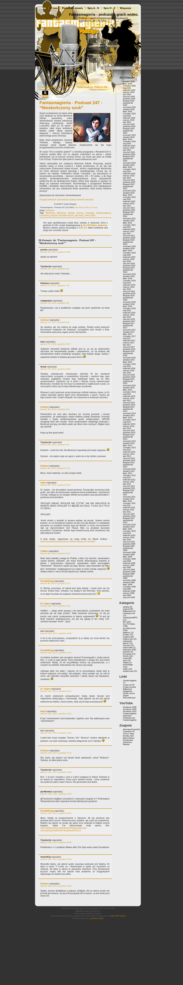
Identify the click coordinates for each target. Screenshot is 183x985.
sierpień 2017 (129, 332)
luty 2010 (127, 540)
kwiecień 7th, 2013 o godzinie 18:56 (55, 369)
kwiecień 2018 (129, 313)
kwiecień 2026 (129, 90)
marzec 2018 (128, 315)
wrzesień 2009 (129, 552)
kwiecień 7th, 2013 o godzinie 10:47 (55, 344)
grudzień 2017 (129, 321)
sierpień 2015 (129, 388)
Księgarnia (127, 691)
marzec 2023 (128, 176)
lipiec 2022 (127, 195)
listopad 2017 (128, 323)
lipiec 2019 (127, 278)
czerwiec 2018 (129, 308)
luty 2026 (127, 94)
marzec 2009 (128, 565)
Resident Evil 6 (66, 215)
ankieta (126, 607)
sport (125, 660)
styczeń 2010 (129, 542)
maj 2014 (127, 422)
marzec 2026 (128, 92)
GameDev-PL (129, 731)
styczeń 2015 (129, 403)
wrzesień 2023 (129, 163)
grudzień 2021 (129, 210)
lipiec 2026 (127, 84)
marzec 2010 (128, 537)
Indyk (43, 482)
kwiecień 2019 (129, 285)
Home (42, 8)
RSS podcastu (129, 698)
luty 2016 (127, 373)
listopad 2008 (128, 574)
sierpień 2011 (128, 499)
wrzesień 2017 (129, 330)
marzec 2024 (128, 148)
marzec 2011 (128, 510)
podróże (126, 652)
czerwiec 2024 (129, 141)
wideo (125, 669)
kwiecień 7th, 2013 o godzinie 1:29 (54, 285)
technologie (128, 665)
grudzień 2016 (129, 349)
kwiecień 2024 (129, 146)
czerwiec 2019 (129, 281)
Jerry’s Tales (128, 734)
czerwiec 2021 (129, 225)
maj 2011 (127, 505)
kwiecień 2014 (129, 424)
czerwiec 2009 (129, 559)
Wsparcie (125, 8)
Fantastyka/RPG (130, 617)
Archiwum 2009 (129, 709)
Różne (126, 656)
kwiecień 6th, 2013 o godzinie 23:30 (55, 252)
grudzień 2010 (129, 516)
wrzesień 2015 (129, 385)
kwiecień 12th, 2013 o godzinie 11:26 (55, 714)
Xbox (92, 215)
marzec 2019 (128, 287)
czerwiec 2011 (129, 503)
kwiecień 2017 (129, 340)
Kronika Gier (128, 736)
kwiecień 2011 (129, 507)
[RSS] (136, 69)
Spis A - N (93, 8)
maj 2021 (127, 227)
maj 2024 (127, 144)
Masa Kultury (128, 738)
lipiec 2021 (127, 223)
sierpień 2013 (129, 443)
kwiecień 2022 (129, 201)
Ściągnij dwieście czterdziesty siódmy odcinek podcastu (66, 199)
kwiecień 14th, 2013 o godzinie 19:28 (55, 772)
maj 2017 (127, 338)
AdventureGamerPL (131, 729)
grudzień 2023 (129, 154)
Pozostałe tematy (72, 8)
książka (126, 637)
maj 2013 (127, 450)
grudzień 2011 (129, 488)
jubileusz (126, 632)
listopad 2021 (128, 212)
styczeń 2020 (129, 263)
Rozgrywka (128, 740)
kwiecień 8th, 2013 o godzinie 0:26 (54, 409)
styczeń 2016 (129, 375)
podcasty (102, 225)
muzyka (126, 645)
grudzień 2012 (129, 460)
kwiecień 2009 (129, 563)
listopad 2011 (128, 490)
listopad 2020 (128, 240)
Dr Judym (45, 603)
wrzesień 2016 (129, 358)
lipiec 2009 (127, 557)
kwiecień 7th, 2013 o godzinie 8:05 (54, 303)
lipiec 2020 (127, 251)
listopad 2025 (128, 101)
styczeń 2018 (129, 319)
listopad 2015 (128, 379)
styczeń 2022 (129, 208)
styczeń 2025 (129, 124)
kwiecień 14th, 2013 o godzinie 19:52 (55, 794)
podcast (54, 215)
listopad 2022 (128, 184)
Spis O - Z (109, 8)
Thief (87, 215)
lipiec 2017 (127, 334)
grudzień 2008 (129, 572)
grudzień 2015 (129, 377)
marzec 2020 (128, 259)
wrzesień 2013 (129, 441)
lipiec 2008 (127, 584)
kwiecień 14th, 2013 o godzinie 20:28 (55, 842)
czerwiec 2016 (129, 364)
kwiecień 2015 (129, 396)
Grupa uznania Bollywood (129, 688)
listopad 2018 (128, 296)
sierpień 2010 (129, 527)
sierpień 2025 (129, 109)
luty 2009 (127, 567)
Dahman (50, 210)
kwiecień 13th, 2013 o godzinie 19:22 (55, 733)
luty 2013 (127, 456)
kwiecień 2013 (129, 452)
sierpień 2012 (129, 471)
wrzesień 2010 (129, 525)
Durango (90, 213)
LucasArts (44, 215)
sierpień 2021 (129, 221)
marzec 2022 (128, 203)
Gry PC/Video (90, 225)
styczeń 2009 (129, 569)
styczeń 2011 (129, 514)
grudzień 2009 (129, 544)
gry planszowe (129, 628)
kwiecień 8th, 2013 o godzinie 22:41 (55, 553)
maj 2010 (127, 533)
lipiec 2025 (127, 111)
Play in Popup (91, 207)
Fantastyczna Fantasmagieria (129, 719)
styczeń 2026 (129, 96)
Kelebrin (44, 407)
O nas (54, 8)
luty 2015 (127, 400)
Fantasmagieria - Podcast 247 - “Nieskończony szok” (70, 105)
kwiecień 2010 (129, 535)
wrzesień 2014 (129, 413)
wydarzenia (128, 671)
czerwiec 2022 (129, 197)
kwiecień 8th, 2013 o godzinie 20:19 (55, 485)
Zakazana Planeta (127, 743)
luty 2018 (127, 317)
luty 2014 (127, 428)
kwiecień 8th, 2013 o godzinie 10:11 (55, 468)
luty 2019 (127, 289)
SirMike (44, 551)
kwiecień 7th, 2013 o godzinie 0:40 (54, 269)
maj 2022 (127, 199)
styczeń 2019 (129, 291)
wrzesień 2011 (129, 497)
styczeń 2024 (129, 152)
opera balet (128, 647)
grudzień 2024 (129, 126)
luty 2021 (127, 233)
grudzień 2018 (129, 293)
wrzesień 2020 (129, 246)
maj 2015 (127, 394)
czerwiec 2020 (129, 253)
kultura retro (128, 639)
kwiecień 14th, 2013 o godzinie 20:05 (55, 813)
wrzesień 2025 (129, 107)
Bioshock (50, 213)
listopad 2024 (128, 129)
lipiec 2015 (127, 390)
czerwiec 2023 (129, 169)
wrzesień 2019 (129, 274)
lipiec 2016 (127, 362)
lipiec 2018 (127, 306)
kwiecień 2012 (129, 480)
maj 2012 (127, 477)
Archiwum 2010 (129, 711)
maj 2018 (127, 310)
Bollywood (127, 611)
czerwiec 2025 (129, 114)
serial (125, 658)
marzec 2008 (128, 593)
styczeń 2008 (129, 597)
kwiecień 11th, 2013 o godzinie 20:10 (55, 691)
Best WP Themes (118, 916)
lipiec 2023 (127, 167)
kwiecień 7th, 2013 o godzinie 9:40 (54, 322)
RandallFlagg (47, 581)
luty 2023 (127, 178)
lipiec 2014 (127, 418)
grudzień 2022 (129, 182)
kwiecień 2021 (129, 229)
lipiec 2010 (127, 529)
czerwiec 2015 (129, 392)
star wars (79, 215)
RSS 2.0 (83, 228)
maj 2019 (127, 283)
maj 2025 (127, 116)
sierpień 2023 (129, 165)
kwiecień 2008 (129, 591)
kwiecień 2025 (129, 118)
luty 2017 (127, 345)
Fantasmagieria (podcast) (129, 714)
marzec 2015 (128, 398)
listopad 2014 (128, 407)
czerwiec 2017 (129, 336)
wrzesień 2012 (129, 469)
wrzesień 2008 (129, 580)
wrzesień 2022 (129, 191)
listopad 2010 (128, 518)
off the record (129, 693)
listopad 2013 (128, 435)
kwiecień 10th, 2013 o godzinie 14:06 (55, 633)
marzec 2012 (128, 482)
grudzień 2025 (129, 99)
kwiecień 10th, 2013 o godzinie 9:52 (55, 606)
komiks (126, 635)
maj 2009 (127, 561)
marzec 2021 (128, 231)
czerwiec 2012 (129, 475)
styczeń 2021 (129, 236)
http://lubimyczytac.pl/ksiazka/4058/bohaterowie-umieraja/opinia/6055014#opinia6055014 (63, 829)
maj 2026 (127, 88)
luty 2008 (127, 595)
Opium (126, 695)
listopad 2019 (128, 268)
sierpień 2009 (129, 555)
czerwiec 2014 (129, 420)
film (124, 622)
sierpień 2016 (129, 360)
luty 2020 (127, 261)
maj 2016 (127, 366)
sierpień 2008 (129, 582)
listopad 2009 (128, 546)
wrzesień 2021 (129, 218)
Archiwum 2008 (129, 707)
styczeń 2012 (129, 486)
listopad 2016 (128, 351)
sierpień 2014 (129, 415)
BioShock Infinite (66, 213)
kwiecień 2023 (129, 173)
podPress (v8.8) (96, 918)
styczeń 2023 (129, 180)
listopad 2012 (128, 462)
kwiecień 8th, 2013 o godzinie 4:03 (54, 445)
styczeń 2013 (129, 458)
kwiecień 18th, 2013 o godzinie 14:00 (55, 886)
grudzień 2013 (129, 432)
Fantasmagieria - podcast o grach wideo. (104, 14)
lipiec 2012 (127, 473)
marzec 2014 (128, 426)
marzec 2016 (128, 370)
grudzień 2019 (129, 266)
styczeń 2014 (129, 430)
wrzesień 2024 (129, 135)
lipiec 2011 (127, 501)
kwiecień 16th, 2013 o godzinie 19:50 (55, 859)
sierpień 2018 (129, 304)
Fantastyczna (129, 613)
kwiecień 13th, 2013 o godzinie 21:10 (55, 753)
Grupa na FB (128, 685)
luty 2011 (127, 512)
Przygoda (127, 654)
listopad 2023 (128, 156)
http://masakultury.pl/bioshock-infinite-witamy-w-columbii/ (67, 541)
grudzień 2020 (129, 238)
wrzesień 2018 (129, 302)
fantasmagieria (103, 213)
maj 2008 (127, 589)
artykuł (126, 609)
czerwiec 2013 (129, 447)
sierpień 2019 (129, 276)
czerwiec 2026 (129, 86)
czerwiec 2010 (129, 531)
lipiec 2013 (127, 445)
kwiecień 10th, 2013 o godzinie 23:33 (55, 653)
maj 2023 (127, 171)
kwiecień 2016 (129, 368)
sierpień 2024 (129, 137)
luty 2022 (127, 206)
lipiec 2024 (127, 139)
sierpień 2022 (129, 193)
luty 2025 (127, 122)
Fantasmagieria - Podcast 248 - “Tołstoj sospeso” (92, 88)
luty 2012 (127, 484)
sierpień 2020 (129, 248)
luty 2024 (127, 150)
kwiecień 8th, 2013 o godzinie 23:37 (55, 583)
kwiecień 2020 (129, 257)
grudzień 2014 (129, 405)
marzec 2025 (128, 120)
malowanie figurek (127, 642)
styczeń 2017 (129, 347)
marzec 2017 (128, 343)
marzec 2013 (128, 454)
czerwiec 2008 (129, 587)
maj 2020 (127, 255)
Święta (126, 662)
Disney (80, 213)
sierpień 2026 (129, 81)
